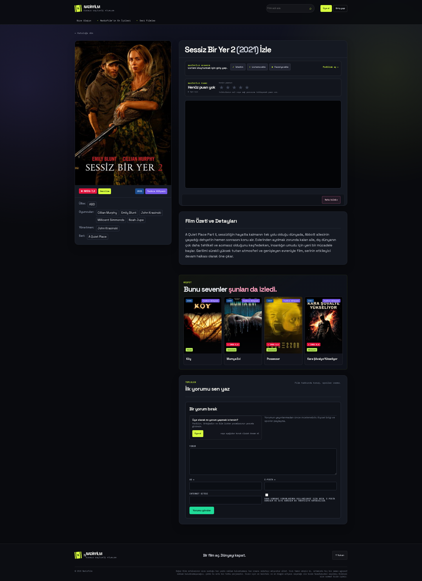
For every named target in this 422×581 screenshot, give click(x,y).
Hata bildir (331, 200)
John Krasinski (151, 213)
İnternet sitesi (198, 494)
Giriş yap (340, 8)
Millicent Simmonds (111, 220)
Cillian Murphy (107, 213)
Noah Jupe (136, 220)
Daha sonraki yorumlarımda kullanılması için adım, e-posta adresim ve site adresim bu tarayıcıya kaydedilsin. (299, 500)
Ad (192, 480)
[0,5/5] (220, 87)
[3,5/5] (239, 87)
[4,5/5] (245, 87)
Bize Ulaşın (84, 20)
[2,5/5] (233, 87)
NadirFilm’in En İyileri (115, 20)
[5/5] (248, 87)
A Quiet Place (98, 237)
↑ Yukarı (339, 555)
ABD (92, 204)
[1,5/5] (226, 87)
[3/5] (235, 87)
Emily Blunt (128, 213)
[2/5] (229, 87)
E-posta (270, 480)
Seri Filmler (147, 20)
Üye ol (326, 8)
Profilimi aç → (330, 67)
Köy (188, 359)
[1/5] (223, 87)
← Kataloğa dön (84, 33)
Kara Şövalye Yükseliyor (322, 359)
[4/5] (242, 87)
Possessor (273, 359)
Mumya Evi (234, 359)
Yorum (192, 446)
